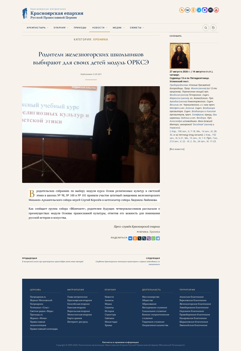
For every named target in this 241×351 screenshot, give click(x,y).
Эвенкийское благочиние (193, 325)
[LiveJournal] (144, 238)
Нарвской (175, 127)
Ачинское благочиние (192, 296)
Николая (211, 111)
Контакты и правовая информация (120, 342)
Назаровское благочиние (193, 318)
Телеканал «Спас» (39, 307)
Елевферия (197, 114)
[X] (139, 238)
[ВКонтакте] (130, 238)
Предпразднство (179, 85)
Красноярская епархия (79, 300)
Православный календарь (44, 328)
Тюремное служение (153, 321)
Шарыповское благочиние (194, 321)
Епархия (60, 27)
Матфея (174, 108)
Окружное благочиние (192, 311)
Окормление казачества (155, 325)
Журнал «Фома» (38, 318)
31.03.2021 (97, 74)
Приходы (80, 27)
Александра (176, 121)
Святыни (109, 318)
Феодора (201, 117)
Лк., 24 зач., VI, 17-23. (204, 141)
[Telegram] (158, 238)
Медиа (117, 27)
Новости (98, 27)
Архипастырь (36, 27)
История (109, 311)
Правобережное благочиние (195, 314)
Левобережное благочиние (194, 307)
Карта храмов (74, 318)
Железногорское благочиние (195, 303)
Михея (194, 88)
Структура (110, 314)
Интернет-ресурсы (77, 321)
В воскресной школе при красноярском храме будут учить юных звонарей (52, 260)
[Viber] (149, 238)
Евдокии (185, 117)
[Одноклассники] (135, 238)
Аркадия (174, 101)
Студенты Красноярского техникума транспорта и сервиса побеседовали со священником (128, 261)
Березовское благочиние (193, 300)
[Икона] (180, 68)
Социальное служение (154, 311)
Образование (149, 303)
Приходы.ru (36, 314)
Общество (147, 300)
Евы (215, 114)
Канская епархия (76, 307)
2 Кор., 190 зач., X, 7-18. (183, 131)
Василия (174, 104)
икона (202, 88)
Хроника (100, 39)
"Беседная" (198, 124)
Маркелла (175, 98)
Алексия (190, 108)
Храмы (108, 325)
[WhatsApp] (153, 238)
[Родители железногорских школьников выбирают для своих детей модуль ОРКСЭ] (91, 134)
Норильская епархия (78, 311)
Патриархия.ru (38, 296)
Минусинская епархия (79, 314)
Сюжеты (135, 27)
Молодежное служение (154, 307)
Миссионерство (150, 296)
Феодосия (175, 94)
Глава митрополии (77, 296)
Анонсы (109, 300)
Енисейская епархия (78, 303)
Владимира (209, 108)
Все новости (177, 149)
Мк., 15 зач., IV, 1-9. (195, 138)
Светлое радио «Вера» (41, 311)
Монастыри (111, 321)
